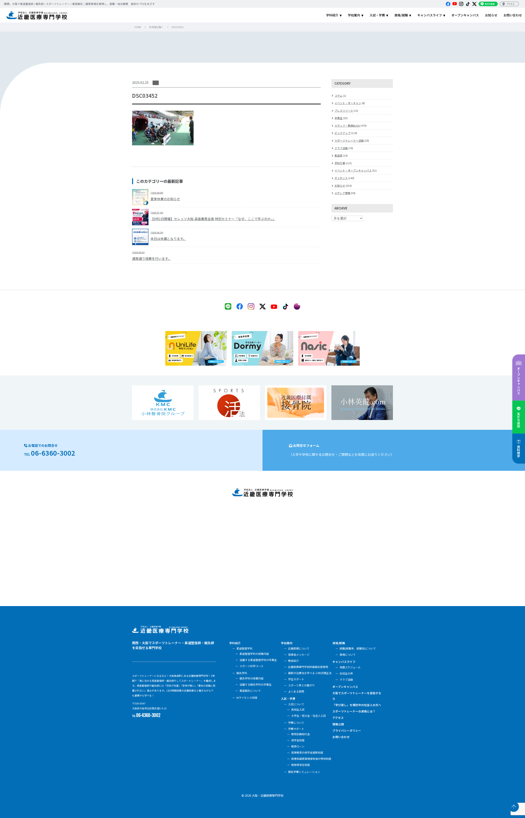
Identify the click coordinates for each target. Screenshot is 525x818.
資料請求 (518, 451)
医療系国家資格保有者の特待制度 (311, 759)
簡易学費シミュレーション (304, 772)
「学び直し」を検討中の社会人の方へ (356, 705)
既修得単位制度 (300, 765)
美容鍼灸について (250, 691)
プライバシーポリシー (346, 730)
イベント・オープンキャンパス (353, 170)
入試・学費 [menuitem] (377, 15)
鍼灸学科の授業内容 (252, 678)
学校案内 (286, 643)
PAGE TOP (514, 807)
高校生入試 (298, 709)
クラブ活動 (341, 148)
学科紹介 (235, 643)
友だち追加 (518, 420)
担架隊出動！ (156, 27)
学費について (296, 723)
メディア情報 (342, 193)
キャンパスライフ (343, 662)
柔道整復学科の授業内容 (254, 654)
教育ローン (297, 746)
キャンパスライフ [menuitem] (429, 15)
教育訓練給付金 (300, 734)
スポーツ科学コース (251, 666)
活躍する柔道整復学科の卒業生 (258, 660)
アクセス (338, 718)
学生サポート (296, 679)
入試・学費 (288, 698)
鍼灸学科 (241, 673)
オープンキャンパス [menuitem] (465, 15)
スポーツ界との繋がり (301, 685)
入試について (296, 704)
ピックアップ (342, 133)
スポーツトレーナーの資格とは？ (353, 711)
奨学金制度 (298, 740)
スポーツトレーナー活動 (349, 140)
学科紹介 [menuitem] (332, 15)
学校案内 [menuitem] (354, 15)
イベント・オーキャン (347, 103)
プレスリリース (343, 111)
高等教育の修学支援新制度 (307, 752)
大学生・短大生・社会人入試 (308, 716)
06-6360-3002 (53, 452)
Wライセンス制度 (246, 698)
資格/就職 (338, 643)
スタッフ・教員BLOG (347, 125)
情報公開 (338, 724)
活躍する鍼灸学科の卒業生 (256, 684)
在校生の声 (346, 673)
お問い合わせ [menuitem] (512, 15)
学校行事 (339, 163)
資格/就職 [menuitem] (401, 15)
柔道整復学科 (244, 648)
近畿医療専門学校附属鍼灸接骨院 (308, 667)
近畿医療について (298, 648)
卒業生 (338, 118)
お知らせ (339, 186)
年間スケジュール (350, 667)
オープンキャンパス (518, 380)
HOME (138, 27)
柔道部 (338, 155)
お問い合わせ (341, 737)
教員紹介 (293, 661)
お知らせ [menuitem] (491, 15)
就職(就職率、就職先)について (358, 648)
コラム (338, 96)
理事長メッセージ (298, 654)
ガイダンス (341, 178)
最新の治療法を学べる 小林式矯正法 (309, 673)
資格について (348, 654)
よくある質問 (296, 691)
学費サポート (296, 729)
